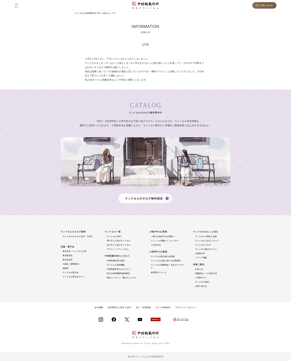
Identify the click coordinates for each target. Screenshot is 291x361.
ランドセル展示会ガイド (73, 276)
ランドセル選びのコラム (206, 249)
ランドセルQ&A (202, 282)
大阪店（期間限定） (71, 264)
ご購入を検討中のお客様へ (163, 236)
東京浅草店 (68, 259)
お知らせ (199, 269)
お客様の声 (200, 253)
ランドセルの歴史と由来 (206, 236)
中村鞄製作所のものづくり (118, 269)
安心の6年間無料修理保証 (118, 273)
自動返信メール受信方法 (206, 273)
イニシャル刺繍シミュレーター (165, 240)
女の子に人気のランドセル (118, 245)
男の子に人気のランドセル (118, 240)
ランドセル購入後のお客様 (163, 256)
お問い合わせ (201, 286)
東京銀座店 (68, 255)
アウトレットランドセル (118, 249)
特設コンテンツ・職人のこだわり (122, 277)
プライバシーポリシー (185, 307)
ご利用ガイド (201, 277)
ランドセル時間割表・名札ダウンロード (168, 266)
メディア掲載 (201, 257)
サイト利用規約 (163, 307)
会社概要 (99, 307)
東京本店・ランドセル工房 (74, 251)
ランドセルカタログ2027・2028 (80, 238)
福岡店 (66, 268)
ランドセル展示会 (71, 272)
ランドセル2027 (114, 236)
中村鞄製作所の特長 (116, 260)
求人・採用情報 (143, 307)
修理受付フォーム (159, 272)
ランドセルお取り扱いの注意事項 (166, 260)
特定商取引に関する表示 (119, 307)
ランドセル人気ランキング (207, 240)
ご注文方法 (156, 245)
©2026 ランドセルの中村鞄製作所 (145, 356)
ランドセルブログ (203, 245)
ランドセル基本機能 (116, 265)
